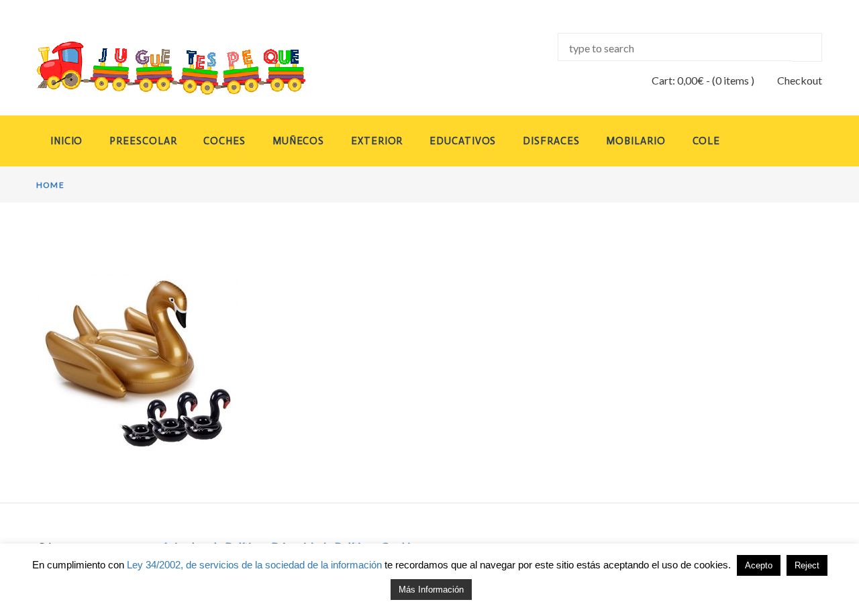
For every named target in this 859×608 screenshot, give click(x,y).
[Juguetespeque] (158, 68)
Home (50, 185)
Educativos (463, 141)
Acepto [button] (758, 565)
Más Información (431, 590)
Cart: (678, 80)
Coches (224, 141)
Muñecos (298, 141)
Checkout (799, 80)
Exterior (377, 141)
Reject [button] (807, 565)
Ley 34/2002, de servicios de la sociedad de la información (254, 564)
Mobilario (635, 141)
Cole (707, 141)
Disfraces (551, 141)
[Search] (807, 47)
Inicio (66, 141)
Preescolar (142, 141)
